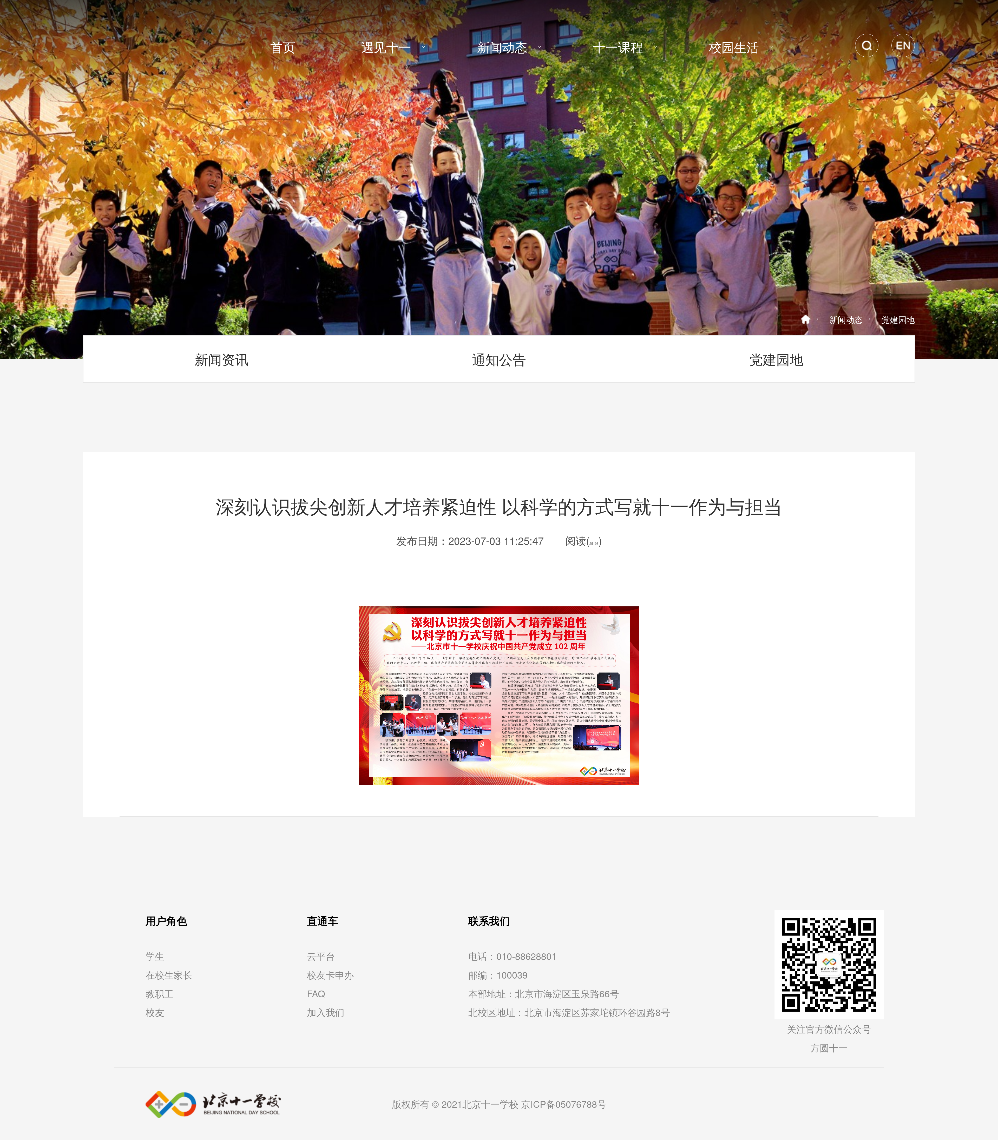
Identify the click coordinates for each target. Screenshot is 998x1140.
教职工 (160, 993)
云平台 (321, 955)
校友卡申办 (330, 974)
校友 (155, 1012)
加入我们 (325, 1012)
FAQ (316, 993)
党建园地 (898, 319)
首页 (282, 47)
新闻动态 (846, 319)
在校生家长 (169, 974)
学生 (155, 955)
